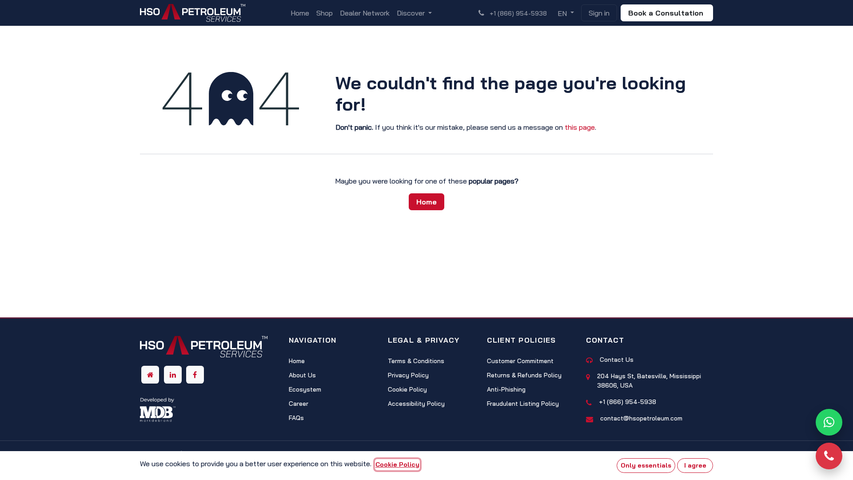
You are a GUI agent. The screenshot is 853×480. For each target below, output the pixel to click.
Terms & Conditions (416, 361)
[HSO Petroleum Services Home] (203, 349)
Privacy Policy (408, 375)
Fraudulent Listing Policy (523, 404)
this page (580, 127)
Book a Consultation (667, 12)
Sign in (599, 12)
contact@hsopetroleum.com (641, 418)
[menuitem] (300, 13)
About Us (302, 375)
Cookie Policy (407, 389)
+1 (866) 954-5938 (627, 402)
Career (298, 404)
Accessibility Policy (416, 404)
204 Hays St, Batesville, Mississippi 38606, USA (649, 380)
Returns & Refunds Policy (524, 375)
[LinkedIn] (173, 375)
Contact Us (617, 360)
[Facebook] (195, 375)
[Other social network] (150, 375)
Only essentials (646, 465)
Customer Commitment (520, 361)
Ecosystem (305, 389)
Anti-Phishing (506, 389)
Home (426, 201)
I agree (695, 465)
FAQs (296, 418)
